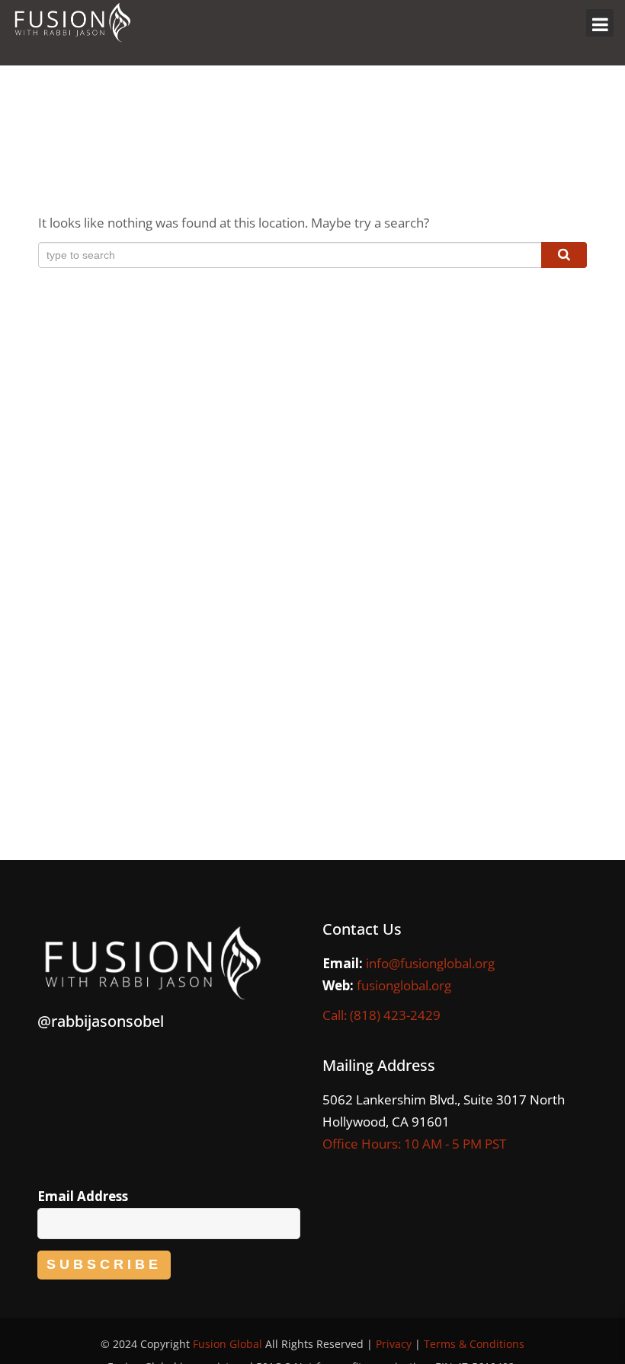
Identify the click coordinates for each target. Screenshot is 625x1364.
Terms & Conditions (474, 1344)
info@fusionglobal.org (430, 963)
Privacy (394, 1344)
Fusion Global (227, 1344)
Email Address (82, 1196)
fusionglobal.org (404, 985)
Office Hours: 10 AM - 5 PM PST (414, 1143)
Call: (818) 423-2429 (381, 1015)
